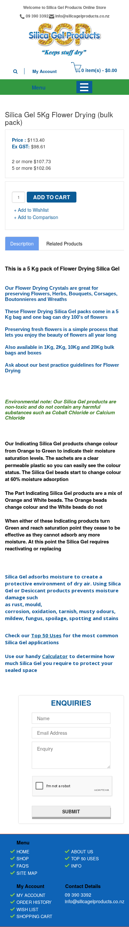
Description (22, 243)
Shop (23, 858)
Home (23, 851)
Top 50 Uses (46, 635)
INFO (76, 866)
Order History (34, 902)
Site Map (27, 873)
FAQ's (23, 866)
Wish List (27, 909)
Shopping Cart (34, 916)
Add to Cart (51, 197)
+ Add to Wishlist (31, 209)
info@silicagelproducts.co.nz (82, 16)
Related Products (64, 243)
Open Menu (84, 87)
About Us (82, 851)
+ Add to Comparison (36, 217)
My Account (44, 71)
